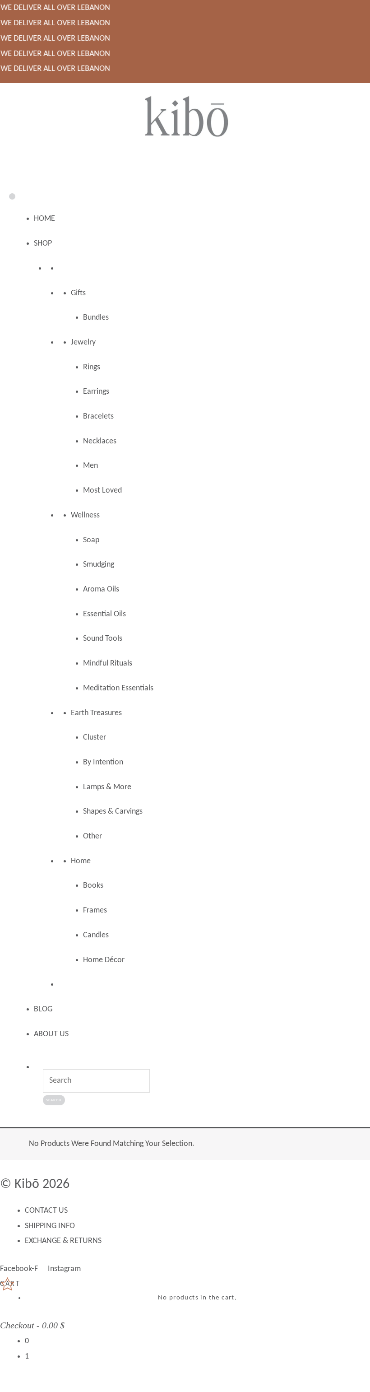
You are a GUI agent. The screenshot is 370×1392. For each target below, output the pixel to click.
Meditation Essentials (118, 688)
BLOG (43, 1009)
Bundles (96, 317)
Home (81, 861)
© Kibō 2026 (34, 1184)
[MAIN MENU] (185, 167)
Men (90, 465)
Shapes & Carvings (113, 811)
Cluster (94, 737)
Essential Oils (104, 614)
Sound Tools (102, 638)
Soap (91, 540)
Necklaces (99, 441)
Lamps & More (107, 787)
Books (93, 885)
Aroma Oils (101, 589)
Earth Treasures (96, 713)
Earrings (96, 391)
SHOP (43, 243)
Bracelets (98, 416)
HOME (44, 218)
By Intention (103, 762)
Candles (96, 935)
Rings (91, 367)
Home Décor (104, 960)
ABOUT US (51, 1034)
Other (92, 836)
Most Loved (102, 490)
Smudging (98, 564)
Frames (95, 910)
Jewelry (83, 342)
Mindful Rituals (107, 663)
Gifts (78, 293)
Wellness (85, 515)
